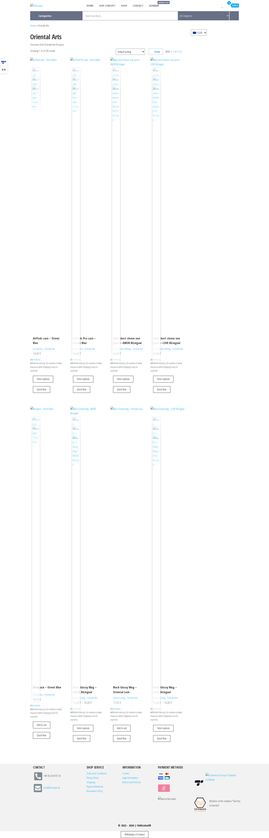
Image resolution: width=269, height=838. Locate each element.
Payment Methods (95, 786)
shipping (37, 359)
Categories (44, 16)
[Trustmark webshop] (199, 783)
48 (176, 51)
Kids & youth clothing (121, 348)
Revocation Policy (95, 791)
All (180, 51)
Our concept (107, 5)
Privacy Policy (92, 778)
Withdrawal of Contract (135, 834)
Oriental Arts (49, 348)
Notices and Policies (131, 782)
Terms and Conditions (97, 773)
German (155, 4)
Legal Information (130, 778)
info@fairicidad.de (51, 788)
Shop (124, 5)
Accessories (37, 348)
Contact (138, 5)
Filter (157, 52)
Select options (43, 379)
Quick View (41, 389)
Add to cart (41, 725)
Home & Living (119, 697)
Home (90, 5)
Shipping (91, 782)
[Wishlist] (222, 5)
